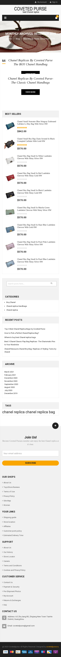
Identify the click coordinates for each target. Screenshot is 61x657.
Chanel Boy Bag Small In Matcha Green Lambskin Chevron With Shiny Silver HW (34, 208)
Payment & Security (11, 587)
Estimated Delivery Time (13, 535)
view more (30, 92)
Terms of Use (9, 492)
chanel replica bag (40, 412)
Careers (7, 561)
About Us (7, 483)
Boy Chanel (10, 302)
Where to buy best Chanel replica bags (20, 337)
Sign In (54, 2)
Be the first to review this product (22, 162)
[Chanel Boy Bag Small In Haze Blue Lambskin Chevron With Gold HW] (10, 229)
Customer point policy (13, 531)
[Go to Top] (55, 426)
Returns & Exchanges (12, 600)
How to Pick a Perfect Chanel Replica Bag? (21, 333)
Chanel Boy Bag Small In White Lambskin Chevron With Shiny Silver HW (34, 157)
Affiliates (7, 526)
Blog (18, 39)
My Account (42, 2)
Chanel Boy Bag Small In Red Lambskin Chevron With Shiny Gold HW (33, 174)
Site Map (7, 501)
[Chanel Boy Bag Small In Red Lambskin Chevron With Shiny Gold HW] (10, 177)
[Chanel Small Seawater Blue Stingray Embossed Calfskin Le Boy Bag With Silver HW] (10, 126)
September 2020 (11, 384)
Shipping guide (10, 517)
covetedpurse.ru (52, 647)
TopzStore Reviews (12, 487)
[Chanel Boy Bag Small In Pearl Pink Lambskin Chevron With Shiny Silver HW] (10, 246)
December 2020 (10, 378)
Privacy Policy (9, 496)
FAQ (5, 605)
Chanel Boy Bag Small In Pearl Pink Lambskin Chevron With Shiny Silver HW (36, 243)
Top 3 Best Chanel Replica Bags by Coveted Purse (24, 329)
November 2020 (10, 381)
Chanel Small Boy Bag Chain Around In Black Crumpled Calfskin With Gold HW (36, 140)
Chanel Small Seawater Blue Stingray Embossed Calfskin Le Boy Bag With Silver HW (36, 122)
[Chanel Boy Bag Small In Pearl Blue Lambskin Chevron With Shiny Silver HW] (10, 264)
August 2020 (9, 387)
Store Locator (9, 557)
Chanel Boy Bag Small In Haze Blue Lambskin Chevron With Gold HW (36, 226)
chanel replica (14, 412)
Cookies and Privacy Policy (14, 570)
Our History (8, 552)
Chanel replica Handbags (16, 306)
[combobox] (32, 283)
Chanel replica (12, 310)
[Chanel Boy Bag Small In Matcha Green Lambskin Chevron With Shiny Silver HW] (10, 212)
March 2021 (9, 372)
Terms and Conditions (13, 565)
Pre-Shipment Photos (12, 591)
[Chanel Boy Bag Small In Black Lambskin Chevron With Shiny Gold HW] (10, 195)
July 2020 (8, 390)
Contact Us (8, 582)
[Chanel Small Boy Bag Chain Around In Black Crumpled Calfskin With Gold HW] (10, 143)
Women (7, 505)
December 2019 (10, 393)
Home (9, 39)
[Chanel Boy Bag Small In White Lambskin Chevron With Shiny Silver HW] (10, 160)
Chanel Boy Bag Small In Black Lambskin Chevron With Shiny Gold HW (34, 191)
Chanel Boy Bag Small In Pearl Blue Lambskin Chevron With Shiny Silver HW (36, 260)
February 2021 (10, 375)
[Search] (57, 13)
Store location (9, 522)
